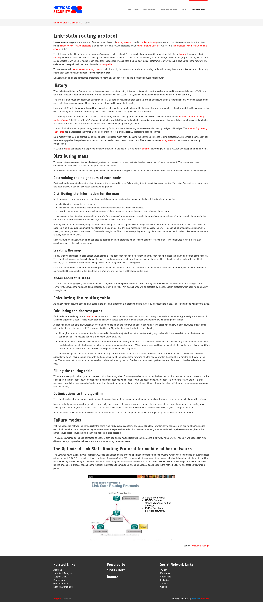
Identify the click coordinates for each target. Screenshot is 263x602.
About (184, 9)
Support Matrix (60, 576)
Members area (198, 9)
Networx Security (116, 569)
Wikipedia (196, 545)
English (57, 598)
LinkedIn (164, 580)
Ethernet (146, 148)
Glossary (74, 22)
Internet (182, 54)
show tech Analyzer (62, 573)
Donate (112, 577)
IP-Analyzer (149, 9)
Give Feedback (60, 583)
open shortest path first (149, 45)
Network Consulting (63, 586)
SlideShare (165, 576)
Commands (59, 580)
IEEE (67, 148)
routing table (106, 64)
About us (57, 569)
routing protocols (124, 42)
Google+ (164, 586)
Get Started (133, 9)
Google (206, 545)
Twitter (163, 569)
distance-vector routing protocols (75, 45)
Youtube (164, 583)
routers (56, 57)
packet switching (149, 42)
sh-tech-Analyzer (168, 9)
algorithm (91, 316)
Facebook (165, 573)
